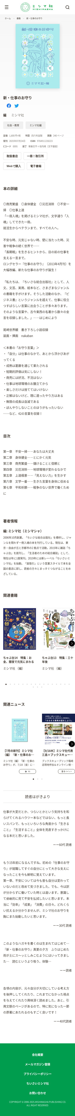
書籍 (19, 18)
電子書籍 (35, 166)
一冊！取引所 (35, 156)
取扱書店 (12, 156)
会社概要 (37, 1054)
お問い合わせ (37, 1093)
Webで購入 (14, 166)
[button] (3, 643)
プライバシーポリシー (38, 1073)
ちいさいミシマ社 (37, 1083)
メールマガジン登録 (37, 1064)
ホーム (8, 18)
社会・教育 (13, 125)
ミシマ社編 (36, 125)
